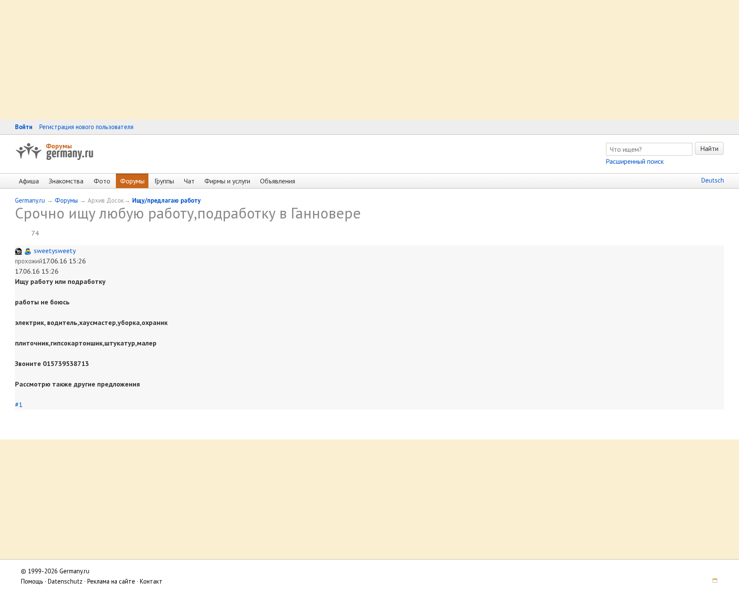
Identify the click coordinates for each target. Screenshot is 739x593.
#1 (19, 404)
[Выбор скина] (712, 581)
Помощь (32, 581)
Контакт (151, 581)
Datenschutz (65, 581)
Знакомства (66, 181)
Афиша (29, 181)
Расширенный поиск (635, 161)
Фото (102, 181)
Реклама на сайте (111, 581)
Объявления (277, 181)
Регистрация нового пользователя (86, 127)
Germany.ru (30, 200)
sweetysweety (55, 250)
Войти (24, 127)
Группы (164, 181)
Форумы (59, 146)
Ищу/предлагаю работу (166, 200)
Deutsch (712, 180)
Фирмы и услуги (227, 181)
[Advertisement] (256, 60)
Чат (189, 181)
